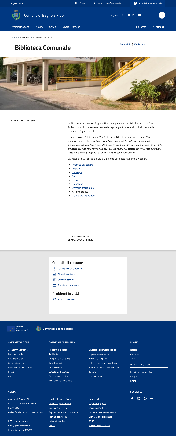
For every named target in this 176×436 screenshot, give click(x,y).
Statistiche (77, 184)
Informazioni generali (83, 165)
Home (14, 37)
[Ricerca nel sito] (162, 15)
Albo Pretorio (81, 3)
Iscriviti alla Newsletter (83, 195)
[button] (147, 3)
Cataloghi (77, 172)
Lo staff (76, 168)
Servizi (75, 176)
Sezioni (76, 180)
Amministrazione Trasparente (107, 3)
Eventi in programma (83, 188)
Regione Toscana (17, 3)
